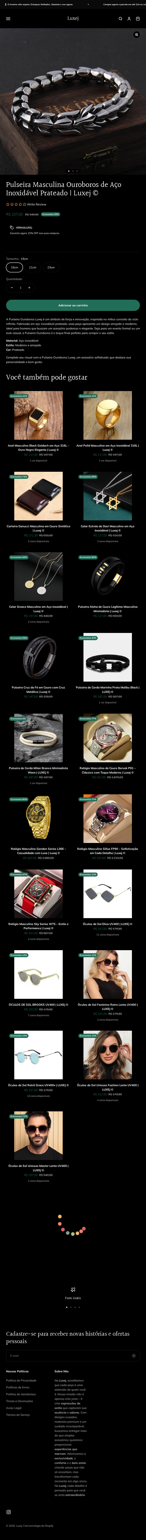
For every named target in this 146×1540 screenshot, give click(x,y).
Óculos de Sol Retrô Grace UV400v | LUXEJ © (38, 1085)
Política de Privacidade (21, 1380)
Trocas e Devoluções (19, 1401)
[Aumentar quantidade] (29, 287)
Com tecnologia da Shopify (38, 1525)
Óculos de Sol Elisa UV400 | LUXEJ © (107, 924)
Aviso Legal (13, 1408)
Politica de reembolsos (21, 1394)
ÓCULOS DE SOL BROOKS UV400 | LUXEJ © (38, 1004)
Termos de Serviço (18, 1415)
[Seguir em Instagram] (8, 1512)
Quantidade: (14, 279)
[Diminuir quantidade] (11, 287)
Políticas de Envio (17, 1387)
